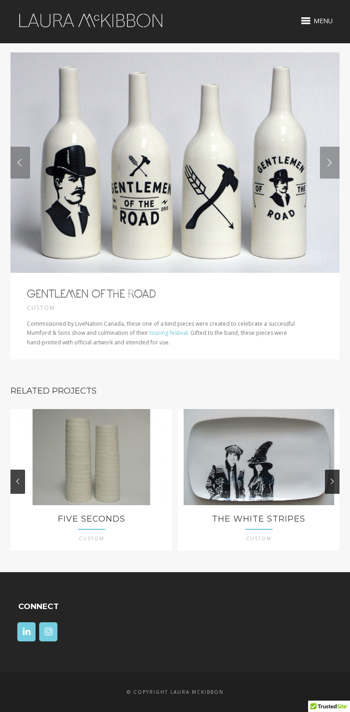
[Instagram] (48, 631)
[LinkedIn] (26, 631)
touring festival (168, 333)
